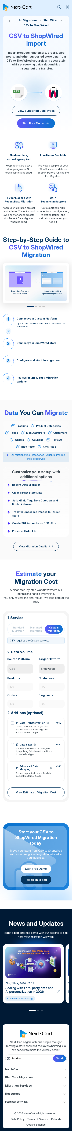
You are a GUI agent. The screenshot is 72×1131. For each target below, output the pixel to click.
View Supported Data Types (36, 110)
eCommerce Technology (20, 998)
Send (59, 1058)
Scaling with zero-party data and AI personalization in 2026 (29, 990)
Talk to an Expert (36, 879)
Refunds (56, 1119)
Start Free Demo (36, 868)
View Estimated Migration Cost (36, 792)
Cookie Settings (36, 1124)
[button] (30, 306)
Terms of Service (37, 1119)
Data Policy (17, 1119)
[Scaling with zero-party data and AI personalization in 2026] (59, 991)
